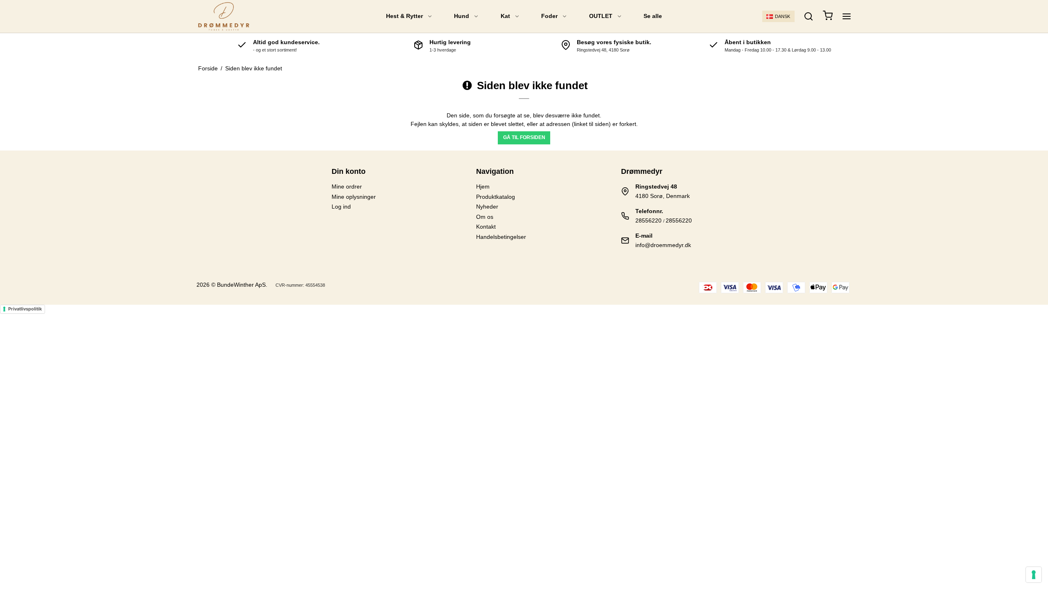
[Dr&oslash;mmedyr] (223, 16)
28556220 (648, 220)
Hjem (483, 186)
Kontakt (486, 226)
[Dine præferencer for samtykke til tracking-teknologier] (1033, 574)
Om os (484, 217)
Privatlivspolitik (25, 309)
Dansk (782, 16)
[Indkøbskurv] (828, 16)
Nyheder (487, 206)
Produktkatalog (495, 196)
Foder (549, 16)
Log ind (341, 206)
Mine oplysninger (354, 196)
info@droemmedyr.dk (663, 245)
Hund (461, 16)
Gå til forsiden (524, 137)
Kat (505, 16)
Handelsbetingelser (501, 237)
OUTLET (600, 16)
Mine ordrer (347, 186)
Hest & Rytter (404, 16)
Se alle (653, 16)
